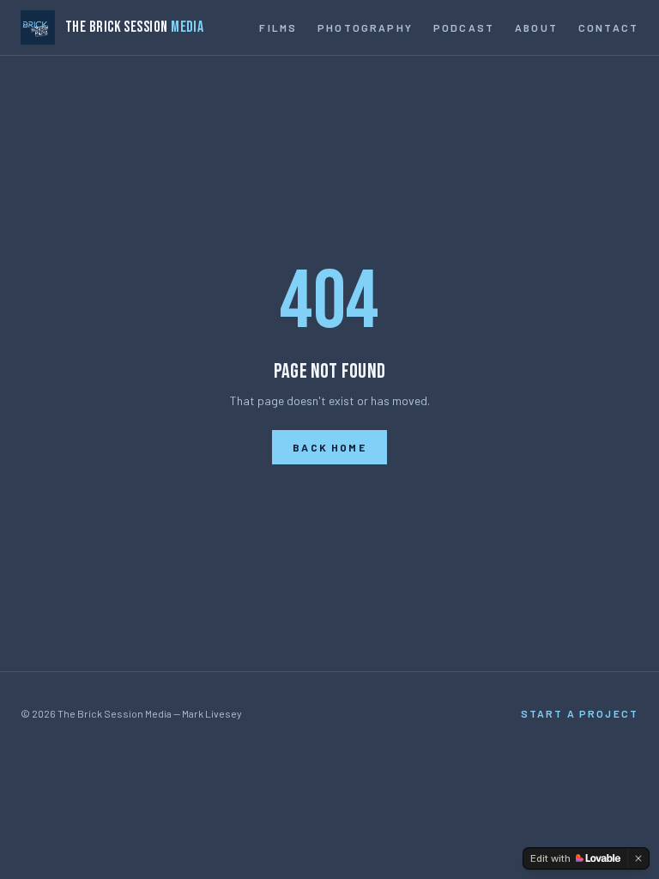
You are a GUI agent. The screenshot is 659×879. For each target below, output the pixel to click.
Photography (365, 27)
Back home (329, 447)
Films (278, 27)
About (536, 27)
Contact (608, 27)
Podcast (463, 27)
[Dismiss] (638, 858)
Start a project (579, 713)
